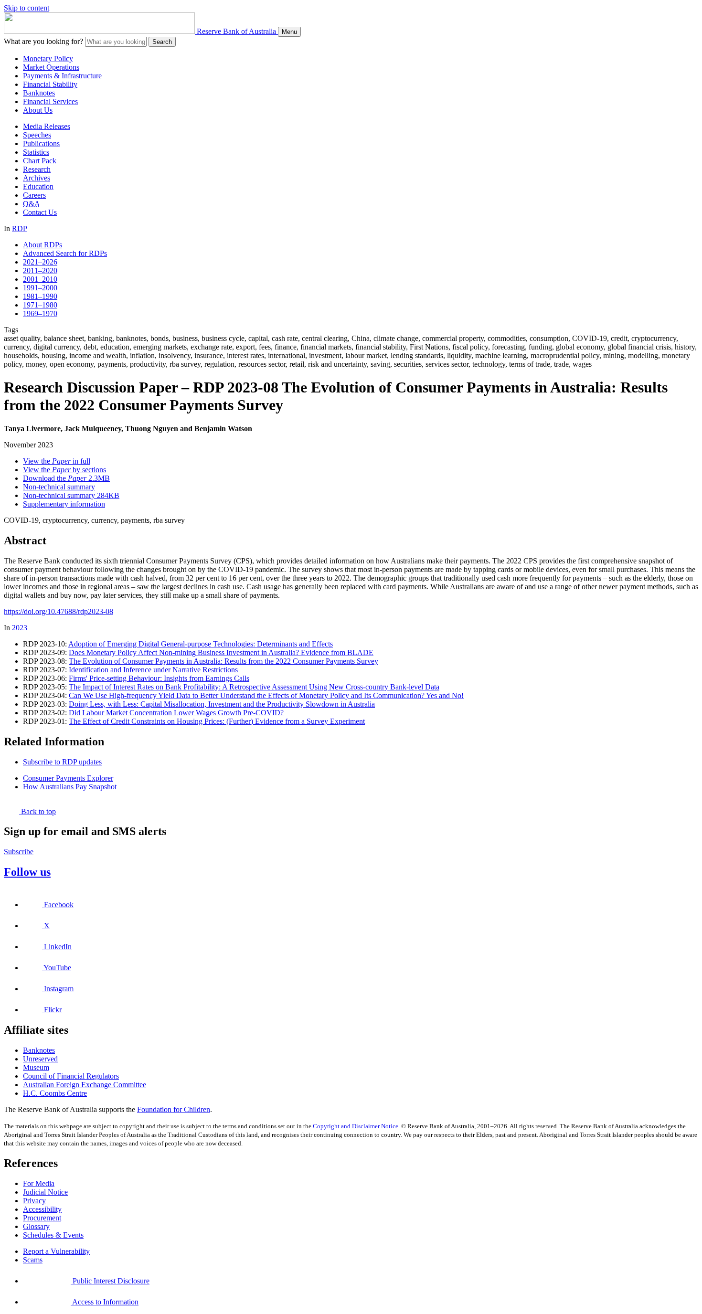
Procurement (42, 1218)
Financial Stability (50, 84)
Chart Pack (39, 161)
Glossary (36, 1226)
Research (37, 169)
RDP (19, 228)
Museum (36, 1067)
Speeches (37, 135)
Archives (36, 178)
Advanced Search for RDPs (65, 253)
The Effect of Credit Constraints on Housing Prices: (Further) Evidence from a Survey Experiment (217, 721)
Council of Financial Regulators (71, 1076)
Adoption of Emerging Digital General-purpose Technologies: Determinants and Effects (200, 644)
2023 (19, 628)
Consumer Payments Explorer (68, 778)
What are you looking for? (43, 41)
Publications (41, 143)
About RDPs (42, 245)
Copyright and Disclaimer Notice (355, 1126)
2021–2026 (40, 262)
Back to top (37, 811)
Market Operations (51, 67)
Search (162, 41)
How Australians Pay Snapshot (70, 787)
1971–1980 (40, 305)
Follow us (27, 872)
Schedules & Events (53, 1235)
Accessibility (42, 1209)
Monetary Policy (48, 58)
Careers (34, 195)
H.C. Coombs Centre (55, 1093)
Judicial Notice (45, 1192)
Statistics (36, 152)
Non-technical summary (59, 487)
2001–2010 (40, 279)
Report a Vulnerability (56, 1251)
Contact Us (40, 212)
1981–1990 (40, 296)
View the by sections (64, 470)
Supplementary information (64, 504)
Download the (66, 478)
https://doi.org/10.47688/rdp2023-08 (58, 611)
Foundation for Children (173, 1109)
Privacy (34, 1201)
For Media (38, 1183)
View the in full (56, 461)
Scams (33, 1260)
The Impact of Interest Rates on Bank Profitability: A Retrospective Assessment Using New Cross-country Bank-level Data (254, 687)
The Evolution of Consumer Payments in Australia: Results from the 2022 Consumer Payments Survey (223, 661)
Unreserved (40, 1059)
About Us (38, 110)
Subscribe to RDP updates (62, 762)
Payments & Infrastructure (62, 76)
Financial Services (50, 101)
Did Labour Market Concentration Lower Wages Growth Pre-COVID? (176, 713)
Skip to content (26, 8)
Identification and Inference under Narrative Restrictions (153, 670)
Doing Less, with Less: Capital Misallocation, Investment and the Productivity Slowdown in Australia (222, 704)
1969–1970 (40, 313)
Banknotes (39, 93)
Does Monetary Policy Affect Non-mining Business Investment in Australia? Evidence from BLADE (221, 652)
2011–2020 (40, 270)
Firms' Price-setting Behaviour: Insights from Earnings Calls (159, 678)
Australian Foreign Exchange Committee (84, 1085)
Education (38, 186)
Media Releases (46, 126)
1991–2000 (40, 288)
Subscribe (18, 852)
